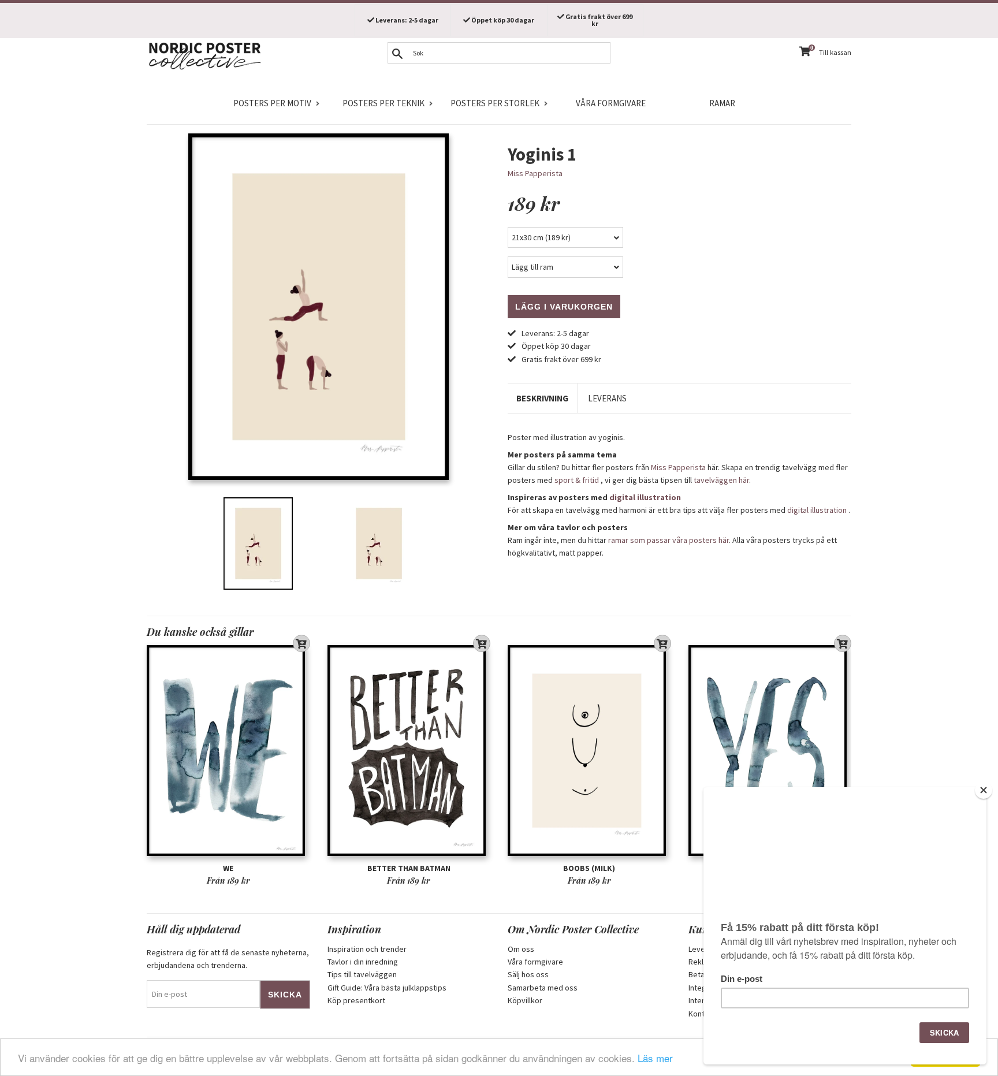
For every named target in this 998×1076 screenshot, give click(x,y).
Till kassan (835, 52)
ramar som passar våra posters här (668, 540)
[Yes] (770, 751)
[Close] (983, 790)
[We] (228, 751)
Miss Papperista (535, 173)
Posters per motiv (272, 103)
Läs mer (655, 1058)
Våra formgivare (611, 103)
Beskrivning (542, 398)
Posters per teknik (383, 103)
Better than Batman (408, 868)
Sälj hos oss (528, 974)
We (228, 868)
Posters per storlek (494, 103)
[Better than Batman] (409, 751)
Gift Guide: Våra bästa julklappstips (386, 987)
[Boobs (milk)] (589, 751)
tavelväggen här (721, 480)
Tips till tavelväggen (362, 974)
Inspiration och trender (367, 949)
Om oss (521, 949)
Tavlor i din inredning (362, 961)
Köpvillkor (525, 1000)
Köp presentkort (356, 1000)
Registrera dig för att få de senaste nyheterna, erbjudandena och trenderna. (228, 958)
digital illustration (645, 497)
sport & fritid (576, 480)
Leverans (607, 398)
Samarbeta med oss (543, 987)
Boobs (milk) (589, 868)
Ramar (722, 103)
